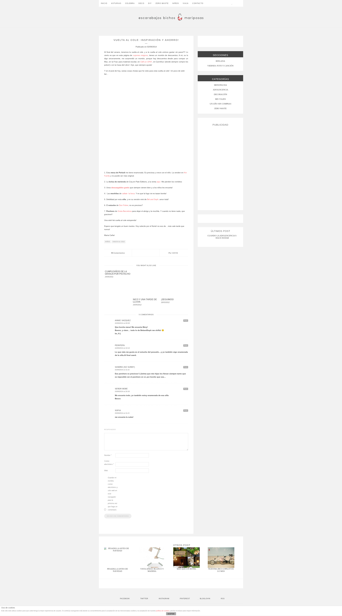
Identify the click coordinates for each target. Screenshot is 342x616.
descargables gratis (120, 188)
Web (106, 471)
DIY (150, 3)
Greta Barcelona (125, 211)
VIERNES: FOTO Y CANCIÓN (220, 66)
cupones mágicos (140, 55)
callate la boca (128, 193)
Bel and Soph (152, 199)
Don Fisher (123, 205)
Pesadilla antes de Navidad (117, 570)
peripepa (120, 345)
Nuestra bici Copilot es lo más (221, 570)
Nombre (107, 455)
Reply (185, 320)
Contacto (197, 3)
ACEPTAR (171, 614)
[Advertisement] (220, 167)
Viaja (186, 3)
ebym (175, 253)
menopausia (220, 85)
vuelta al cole (119, 241)
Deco (141, 3)
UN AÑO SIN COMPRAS (220, 104)
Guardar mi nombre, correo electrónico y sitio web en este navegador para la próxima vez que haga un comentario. (113, 494)
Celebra (130, 3)
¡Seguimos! (167, 299)
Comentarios (118, 253)
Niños (175, 3)
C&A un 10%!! (146, 62)
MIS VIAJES (220, 99)
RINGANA (220, 61)
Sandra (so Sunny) (125, 367)
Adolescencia (220, 90)
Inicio (104, 3)
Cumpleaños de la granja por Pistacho (117, 272)
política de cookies (163, 611)
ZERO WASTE (162, 3)
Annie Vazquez (123, 320)
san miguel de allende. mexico (223, 236)
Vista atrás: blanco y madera (152, 570)
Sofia (118, 410)
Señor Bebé (121, 389)
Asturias (116, 3)
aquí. (158, 182)
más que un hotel (186, 569)
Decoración (220, 94)
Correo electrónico (109, 462)
